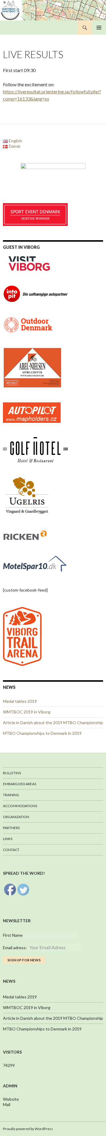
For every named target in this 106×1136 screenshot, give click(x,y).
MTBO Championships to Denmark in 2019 (42, 733)
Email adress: (15, 947)
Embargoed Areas (19, 784)
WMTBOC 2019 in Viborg (26, 711)
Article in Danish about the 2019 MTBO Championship (53, 722)
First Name (13, 935)
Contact (11, 849)
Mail (6, 1104)
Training (11, 795)
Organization (16, 817)
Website (11, 1099)
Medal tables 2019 (20, 701)
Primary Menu (99, 27)
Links (7, 839)
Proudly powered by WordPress (28, 1129)
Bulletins (12, 773)
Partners (11, 828)
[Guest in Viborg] (29, 262)
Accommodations (20, 806)
